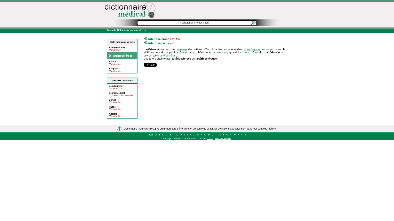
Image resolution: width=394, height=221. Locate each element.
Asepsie (113, 68)
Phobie (113, 107)
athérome (244, 52)
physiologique (252, 49)
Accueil (111, 30)
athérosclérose (168, 55)
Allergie (113, 114)
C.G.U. (210, 138)
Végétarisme (115, 86)
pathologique (219, 52)
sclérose (182, 49)
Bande (112, 100)
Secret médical (117, 93)
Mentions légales (223, 138)
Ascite (112, 61)
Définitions (123, 30)
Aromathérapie (117, 47)
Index (150, 134)
